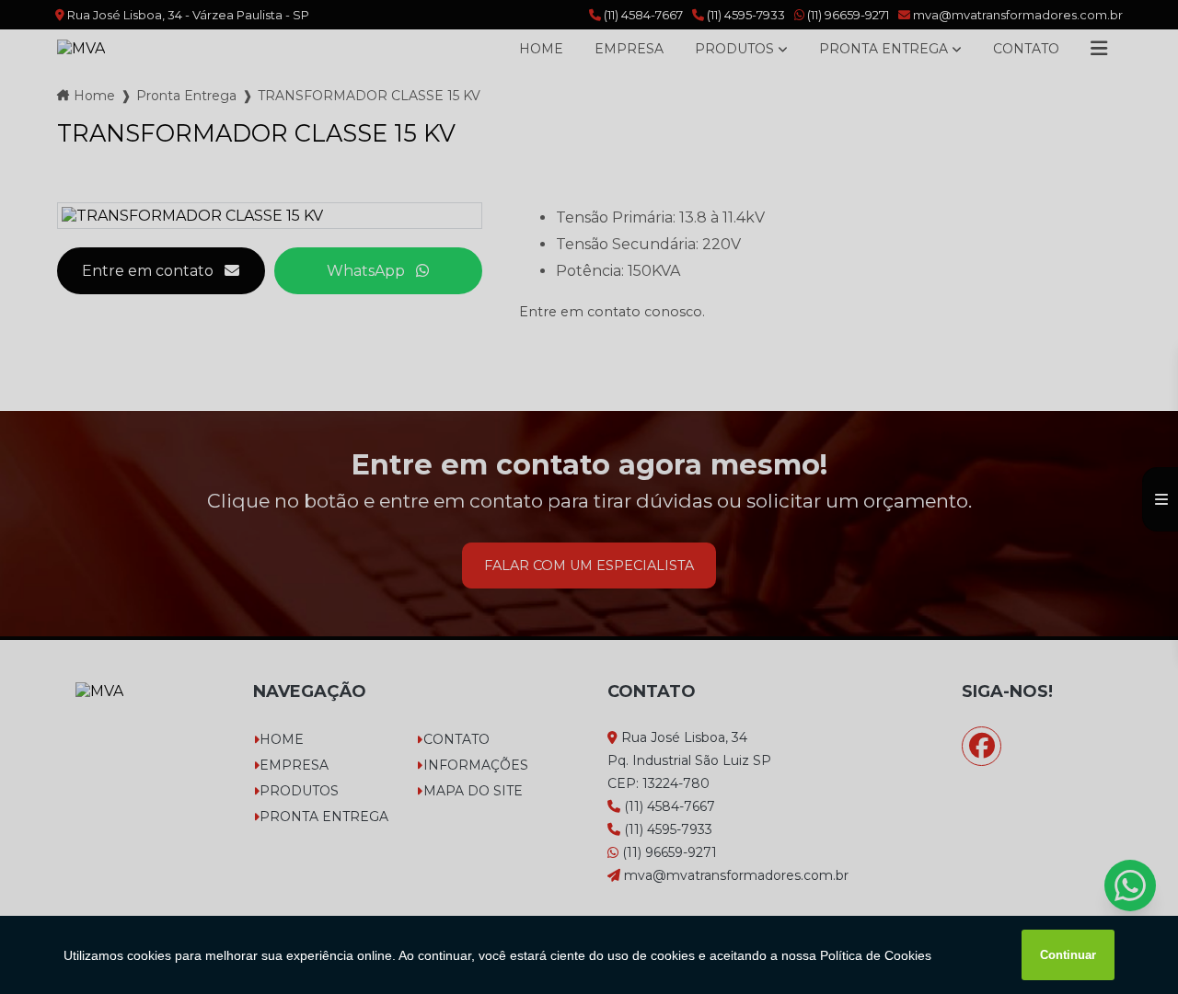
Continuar (1068, 955)
